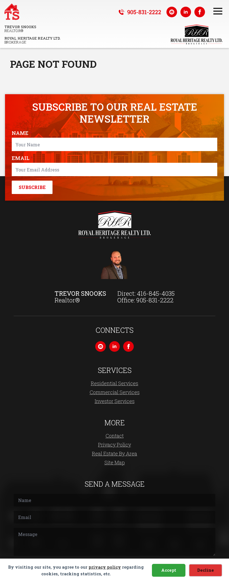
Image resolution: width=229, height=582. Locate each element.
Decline (205, 570)
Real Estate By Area (114, 453)
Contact (115, 435)
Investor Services (115, 401)
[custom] (171, 12)
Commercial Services (115, 392)
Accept (168, 570)
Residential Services (114, 383)
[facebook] (199, 12)
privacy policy (105, 567)
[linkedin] (185, 12)
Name (22, 132)
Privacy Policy (114, 444)
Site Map (114, 462)
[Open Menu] (217, 11)
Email (22, 158)
